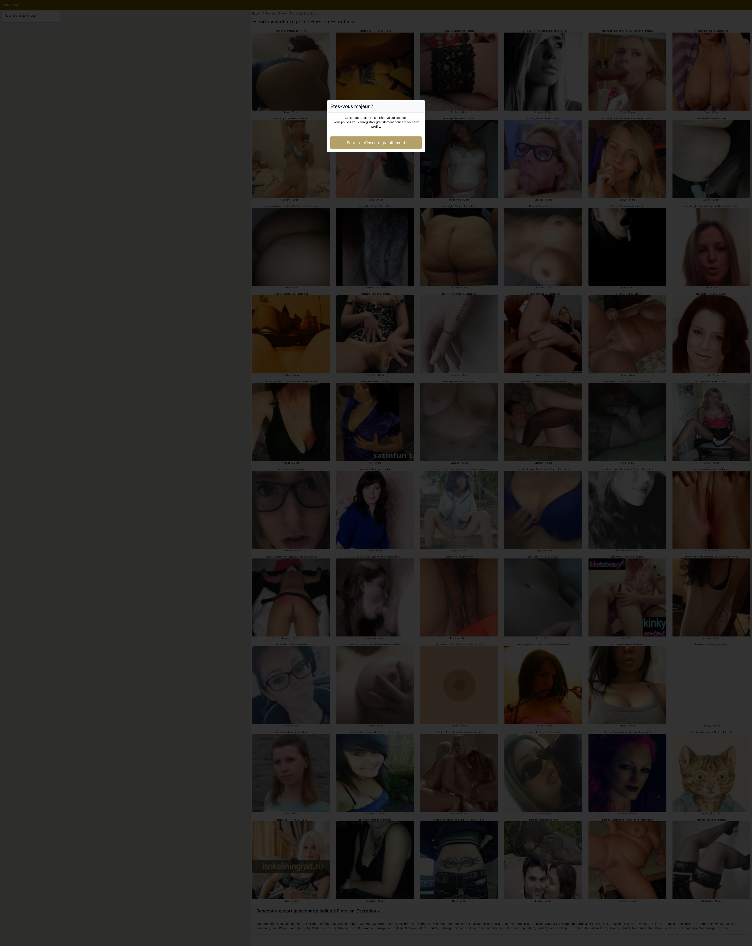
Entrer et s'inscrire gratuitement (376, 142)
